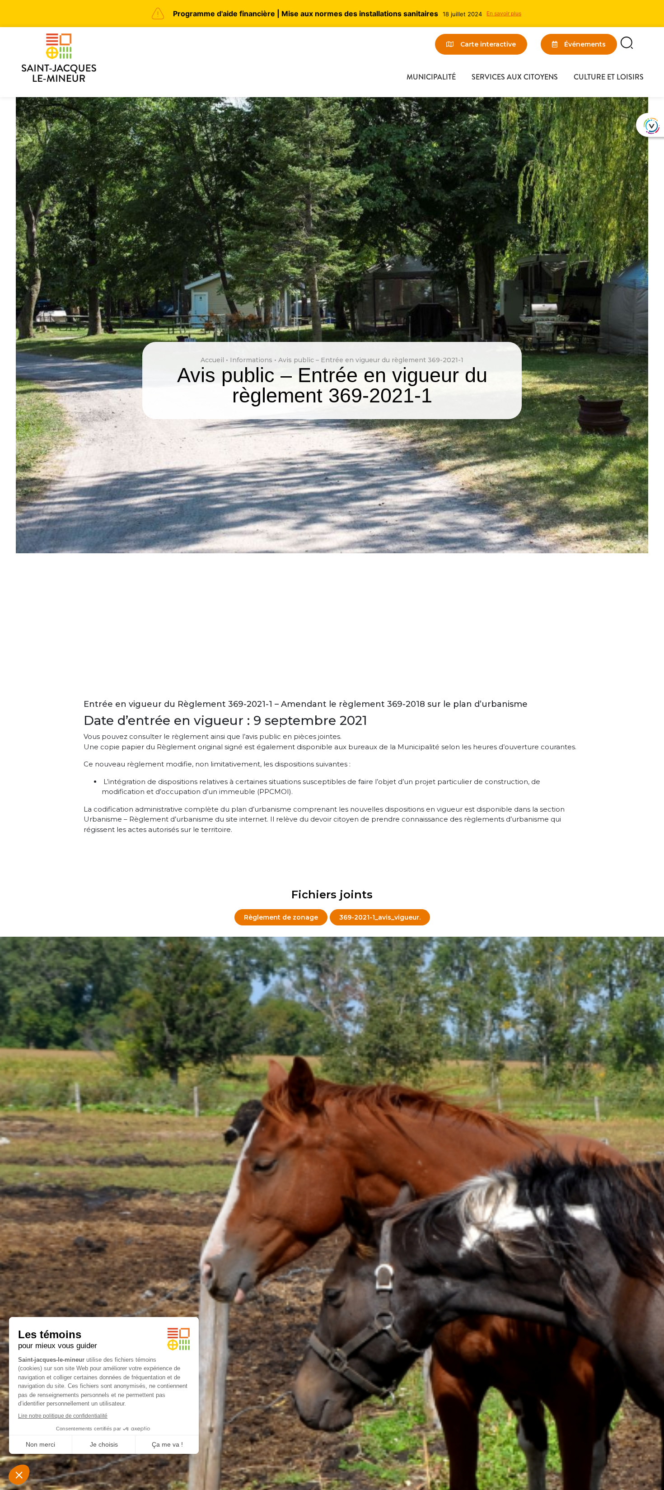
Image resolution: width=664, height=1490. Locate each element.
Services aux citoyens (515, 77)
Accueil (212, 360)
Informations (251, 360)
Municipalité (431, 77)
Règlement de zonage (281, 917)
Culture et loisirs (609, 77)
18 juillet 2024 (462, 14)
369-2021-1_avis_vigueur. (380, 917)
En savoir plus (503, 13)
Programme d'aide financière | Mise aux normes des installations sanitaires (305, 13)
